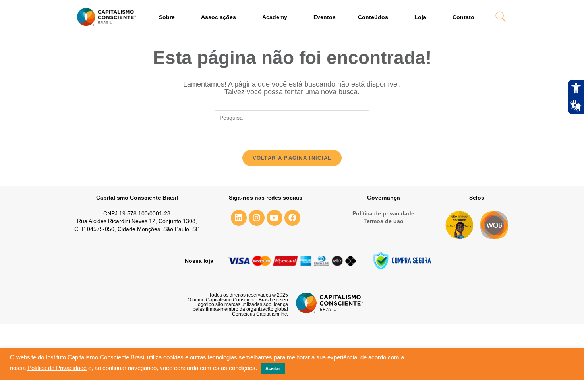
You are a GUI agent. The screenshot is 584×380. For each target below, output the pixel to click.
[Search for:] (292, 117)
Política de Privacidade (57, 368)
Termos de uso (384, 221)
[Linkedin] (239, 218)
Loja (420, 17)
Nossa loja (199, 261)
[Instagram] (257, 218)
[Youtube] (274, 218)
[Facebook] (292, 218)
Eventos (324, 17)
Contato (463, 17)
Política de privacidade (383, 213)
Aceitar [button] (272, 368)
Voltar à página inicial (292, 158)
